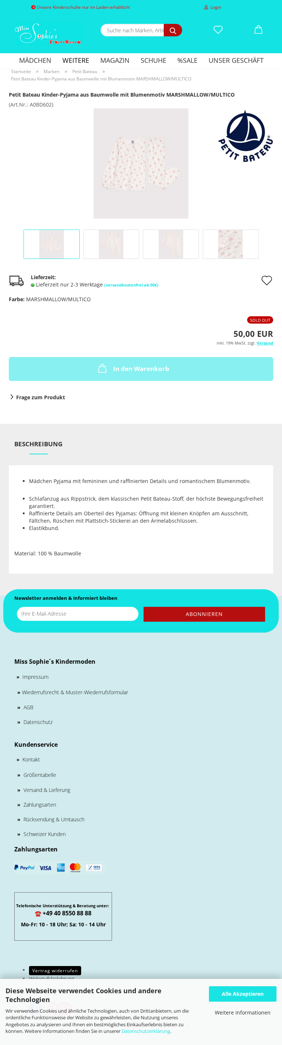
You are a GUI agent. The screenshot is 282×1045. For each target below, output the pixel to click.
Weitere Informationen (243, 1012)
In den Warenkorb (141, 368)
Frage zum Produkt (40, 397)
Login (214, 7)
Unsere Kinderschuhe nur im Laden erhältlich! (83, 7)
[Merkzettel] (218, 30)
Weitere (75, 60)
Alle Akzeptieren (243, 993)
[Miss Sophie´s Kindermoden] (49, 34)
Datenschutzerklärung (146, 1031)
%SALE (187, 60)
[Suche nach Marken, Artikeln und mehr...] (173, 30)
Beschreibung (38, 444)
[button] (258, 30)
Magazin (115, 60)
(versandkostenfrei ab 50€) (131, 285)
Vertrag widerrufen (55, 970)
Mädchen (35, 60)
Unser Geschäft (236, 60)
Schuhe (153, 60)
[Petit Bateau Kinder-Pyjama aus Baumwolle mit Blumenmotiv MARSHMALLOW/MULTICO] (141, 162)
